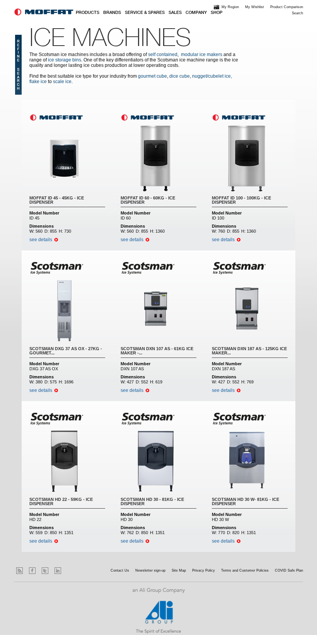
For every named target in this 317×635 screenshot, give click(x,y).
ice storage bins (64, 60)
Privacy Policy (203, 570)
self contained (162, 54)
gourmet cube (152, 76)
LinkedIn (58, 570)
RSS (19, 570)
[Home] (44, 12)
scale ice (62, 81)
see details (40, 239)
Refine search (18, 65)
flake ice (38, 81)
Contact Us (120, 570)
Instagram (70, 570)
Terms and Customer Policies (245, 570)
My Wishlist (254, 7)
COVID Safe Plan (289, 570)
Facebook (32, 570)
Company (196, 12)
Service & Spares (145, 12)
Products (87, 12)
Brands (112, 12)
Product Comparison (286, 7)
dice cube (179, 76)
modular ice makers (201, 54)
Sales (175, 12)
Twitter (45, 570)
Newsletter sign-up (150, 570)
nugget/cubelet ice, (212, 76)
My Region (230, 7)
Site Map (179, 570)
